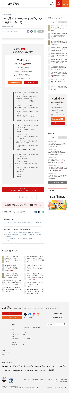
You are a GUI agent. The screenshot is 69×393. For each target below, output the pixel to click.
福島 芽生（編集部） (6, 26)
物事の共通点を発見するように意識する (27, 149)
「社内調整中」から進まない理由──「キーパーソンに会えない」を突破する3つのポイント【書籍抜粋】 (57, 168)
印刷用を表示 (7, 212)
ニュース (63, 137)
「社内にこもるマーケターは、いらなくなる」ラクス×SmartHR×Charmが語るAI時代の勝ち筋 (12, 259)
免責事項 (50, 379)
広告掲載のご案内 (57, 313)
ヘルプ (20, 379)
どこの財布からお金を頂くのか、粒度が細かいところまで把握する (27, 141)
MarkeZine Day (36, 327)
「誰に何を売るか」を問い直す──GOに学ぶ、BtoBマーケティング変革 (35, 284)
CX (13, 330)
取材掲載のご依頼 (57, 317)
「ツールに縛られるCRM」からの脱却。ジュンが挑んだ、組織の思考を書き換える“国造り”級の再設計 (35, 276)
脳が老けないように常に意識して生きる (27, 120)
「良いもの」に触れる (23, 161)
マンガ (24, 330)
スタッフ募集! (35, 379)
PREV (13, 197)
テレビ (24, 342)
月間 (63, 22)
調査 (24, 334)
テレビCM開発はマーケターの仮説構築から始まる (18, 239)
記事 (53, 137)
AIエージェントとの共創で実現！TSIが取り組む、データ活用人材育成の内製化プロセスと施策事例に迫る (57, 152)
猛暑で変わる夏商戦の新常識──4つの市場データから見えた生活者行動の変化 (12, 289)
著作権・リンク (26, 379)
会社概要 (56, 379)
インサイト (14, 332)
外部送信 (65, 381)
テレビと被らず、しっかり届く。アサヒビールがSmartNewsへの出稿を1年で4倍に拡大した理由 (35, 267)
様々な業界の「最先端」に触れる (25, 129)
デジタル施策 (15, 338)
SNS (24, 344)
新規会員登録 (15, 82)
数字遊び (19, 176)
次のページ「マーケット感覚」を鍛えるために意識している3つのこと (23, 189)
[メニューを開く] (3, 3)
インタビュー (20, 174)
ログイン (32, 82)
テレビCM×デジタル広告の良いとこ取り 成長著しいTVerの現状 (22, 232)
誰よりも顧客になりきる (23, 158)
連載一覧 (14, 342)
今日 (53, 22)
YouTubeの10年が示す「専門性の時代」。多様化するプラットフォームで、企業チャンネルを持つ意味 (12, 267)
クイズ (24, 332)
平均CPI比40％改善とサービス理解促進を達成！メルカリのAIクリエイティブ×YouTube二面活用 (35, 259)
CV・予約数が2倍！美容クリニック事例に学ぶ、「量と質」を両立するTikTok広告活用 (12, 275)
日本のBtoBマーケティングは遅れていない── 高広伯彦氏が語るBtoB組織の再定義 (35, 291)
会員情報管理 (43, 379)
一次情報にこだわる (22, 134)
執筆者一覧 (14, 344)
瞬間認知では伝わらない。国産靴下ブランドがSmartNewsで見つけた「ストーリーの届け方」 (12, 282)
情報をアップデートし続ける (24, 105)
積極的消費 (20, 172)
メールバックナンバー (24, 78)
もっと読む (7, 240)
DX (13, 327)
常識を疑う (20, 132)
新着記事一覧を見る (58, 182)
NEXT (32, 197)
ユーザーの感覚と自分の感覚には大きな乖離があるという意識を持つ (27, 97)
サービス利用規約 (63, 379)
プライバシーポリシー (56, 381)
